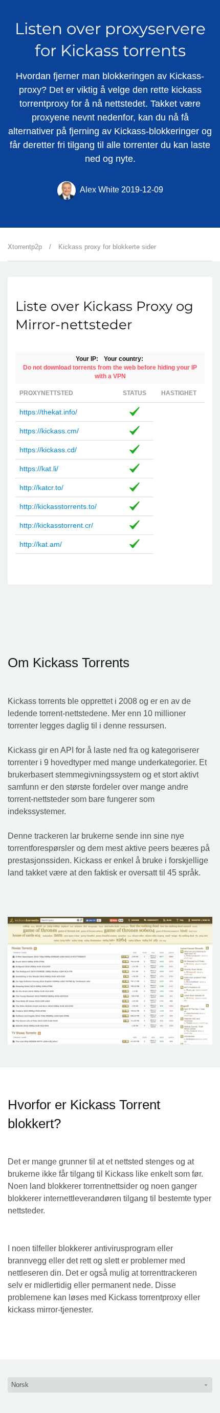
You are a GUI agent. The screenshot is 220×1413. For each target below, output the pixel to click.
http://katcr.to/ (41, 487)
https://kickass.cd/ (48, 450)
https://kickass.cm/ (49, 431)
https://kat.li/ (38, 469)
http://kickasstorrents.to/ (58, 506)
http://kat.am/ (40, 544)
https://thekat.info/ (48, 412)
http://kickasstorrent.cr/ (56, 525)
